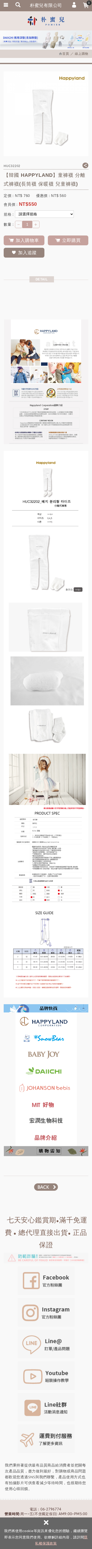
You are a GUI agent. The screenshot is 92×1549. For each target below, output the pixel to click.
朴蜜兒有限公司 (46, 5)
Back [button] (46, 1187)
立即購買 (71, 240)
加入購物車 (27, 240)
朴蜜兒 (46, 21)
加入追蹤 (27, 252)
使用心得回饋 (16, 1488)
